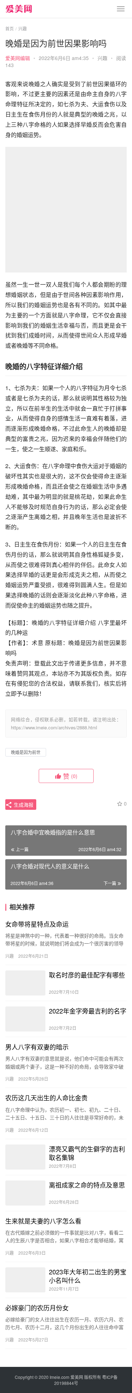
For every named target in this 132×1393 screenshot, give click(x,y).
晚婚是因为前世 (25, 752)
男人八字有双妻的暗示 (37, 1046)
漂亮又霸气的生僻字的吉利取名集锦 (87, 1152)
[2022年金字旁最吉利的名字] (25, 1019)
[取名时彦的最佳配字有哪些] (25, 983)
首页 (9, 28)
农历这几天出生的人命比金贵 (46, 1097)
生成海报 (22, 804)
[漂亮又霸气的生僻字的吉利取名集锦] (25, 1157)
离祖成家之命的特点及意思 (87, 1184)
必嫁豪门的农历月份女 (37, 1307)
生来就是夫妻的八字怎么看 (43, 1220)
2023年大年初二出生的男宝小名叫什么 (87, 1275)
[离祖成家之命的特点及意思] (25, 1193)
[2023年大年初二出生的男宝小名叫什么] (25, 1279)
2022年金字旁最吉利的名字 (87, 1010)
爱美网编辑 (17, 57)
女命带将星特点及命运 (37, 924)
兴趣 (102, 57)
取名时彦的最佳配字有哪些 (87, 974)
